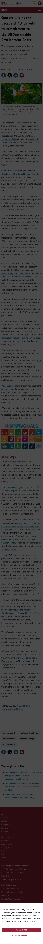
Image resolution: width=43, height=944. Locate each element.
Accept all (21, 930)
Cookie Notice (31, 921)
